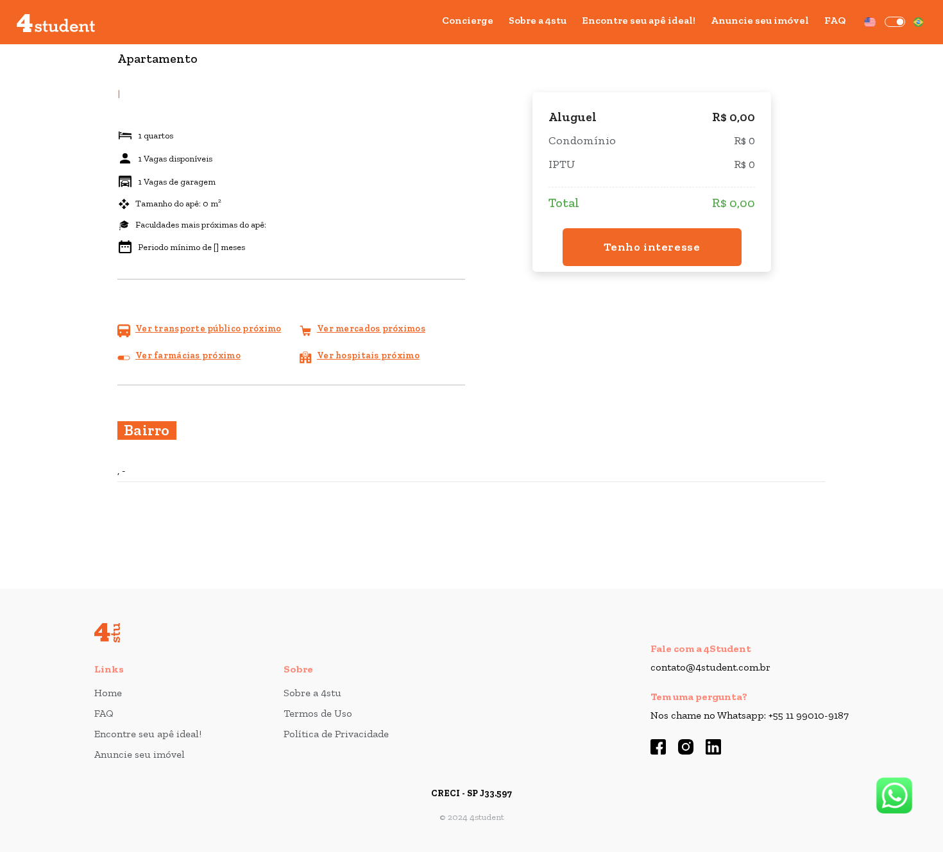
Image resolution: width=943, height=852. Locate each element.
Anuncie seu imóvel (760, 20)
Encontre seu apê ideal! (638, 20)
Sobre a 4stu (537, 20)
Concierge (467, 20)
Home (108, 693)
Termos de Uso (318, 713)
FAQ (834, 20)
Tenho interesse (652, 247)
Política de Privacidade (336, 734)
